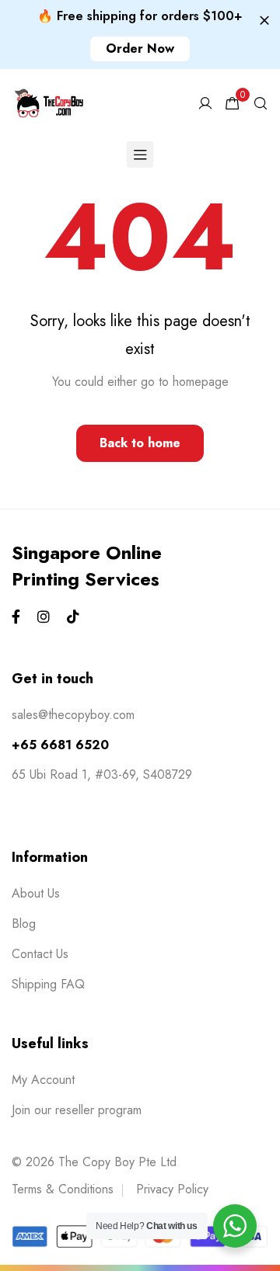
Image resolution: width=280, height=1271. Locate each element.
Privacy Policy (172, 1189)
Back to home (140, 443)
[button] (140, 48)
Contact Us (40, 954)
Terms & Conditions (63, 1189)
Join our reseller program (77, 1110)
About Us (36, 893)
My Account (43, 1080)
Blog (24, 923)
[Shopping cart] (232, 103)
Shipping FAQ (48, 984)
